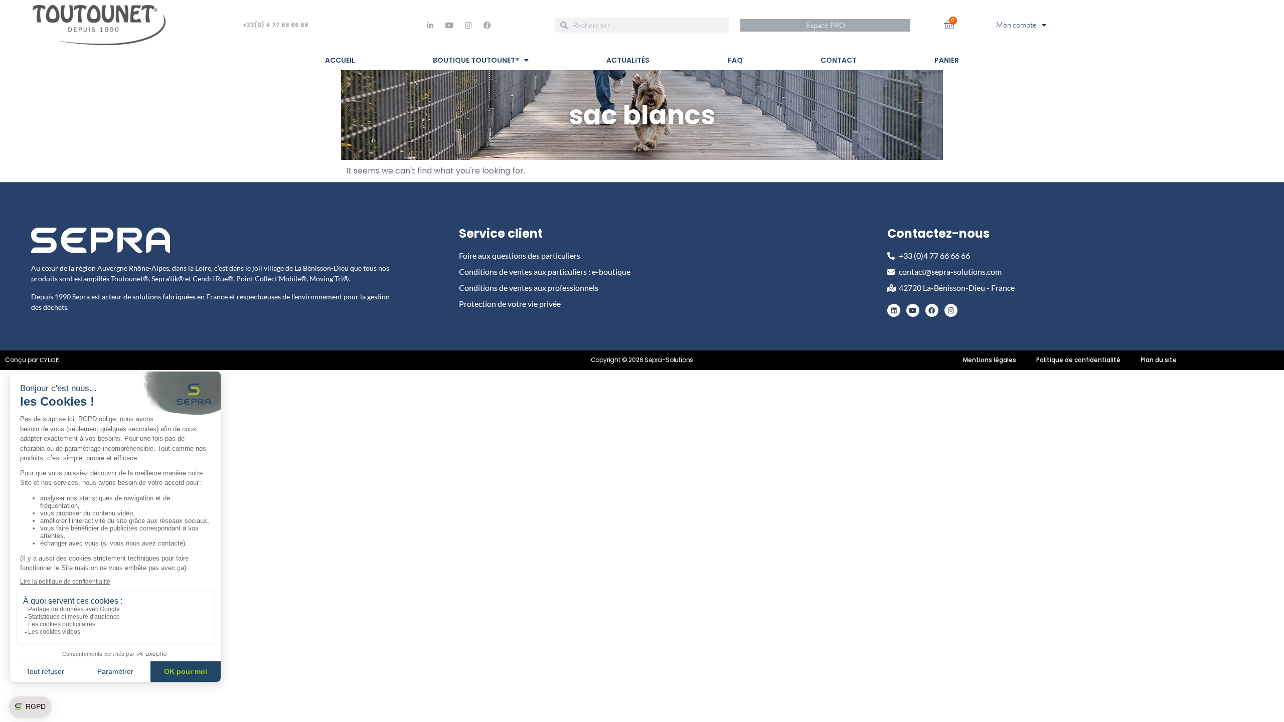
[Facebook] (487, 25)
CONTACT (839, 60)
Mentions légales (989, 359)
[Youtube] (448, 25)
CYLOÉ (49, 360)
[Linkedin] (893, 310)
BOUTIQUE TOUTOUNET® (476, 60)
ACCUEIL (340, 60)
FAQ (735, 60)
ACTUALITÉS (628, 60)
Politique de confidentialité (1078, 359)
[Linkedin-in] (429, 25)
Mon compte (1016, 25)
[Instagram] (467, 25)
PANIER (946, 60)
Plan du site (1159, 359)
